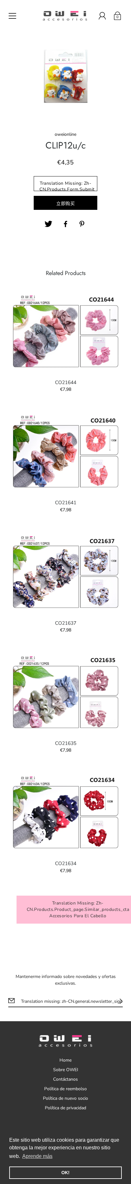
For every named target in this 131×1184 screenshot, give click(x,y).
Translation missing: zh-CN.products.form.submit (67, 185)
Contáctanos (65, 1079)
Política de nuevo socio (65, 1098)
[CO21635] (65, 692)
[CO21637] (65, 572)
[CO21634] (65, 812)
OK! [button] (65, 1172)
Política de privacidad (65, 1108)
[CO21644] (65, 331)
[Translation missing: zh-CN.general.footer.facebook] (65, 224)
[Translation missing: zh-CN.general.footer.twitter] (48, 224)
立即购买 (65, 204)
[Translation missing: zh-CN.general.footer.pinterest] (82, 224)
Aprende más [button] (37, 1156)
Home (65, 1060)
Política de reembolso (65, 1089)
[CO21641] (65, 451)
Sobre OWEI (65, 1070)
